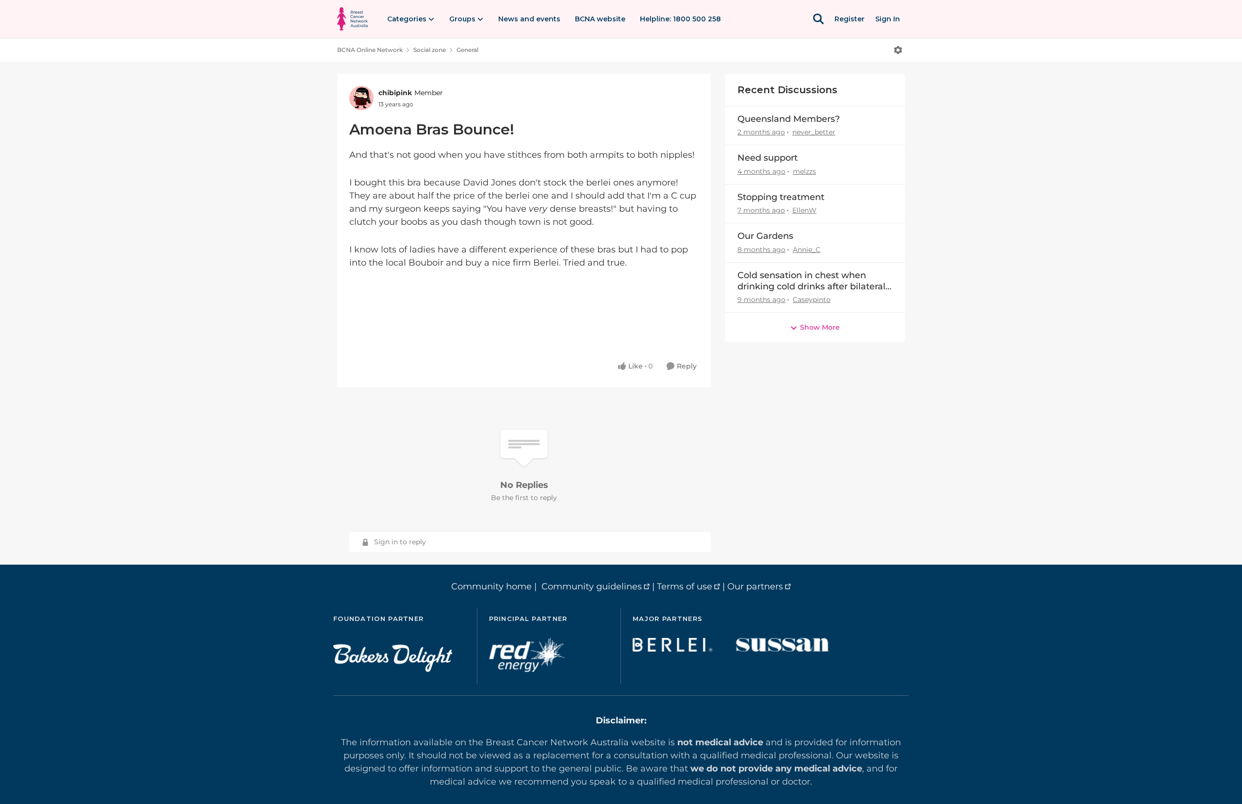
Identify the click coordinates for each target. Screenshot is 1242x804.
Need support (767, 157)
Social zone (429, 49)
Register (849, 19)
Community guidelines (591, 586)
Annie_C (806, 249)
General (467, 49)
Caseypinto (812, 299)
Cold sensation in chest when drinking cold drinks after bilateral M (811, 281)
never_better (813, 132)
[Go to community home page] (352, 19)
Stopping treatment (780, 197)
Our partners (755, 586)
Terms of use (684, 586)
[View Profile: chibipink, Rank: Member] (361, 98)
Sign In (887, 19)
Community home (491, 586)
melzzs (804, 171)
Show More (820, 327)
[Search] (818, 19)
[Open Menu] (898, 50)
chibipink (395, 92)
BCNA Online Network (370, 49)
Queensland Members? (788, 119)
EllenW (804, 210)
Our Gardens (765, 236)
